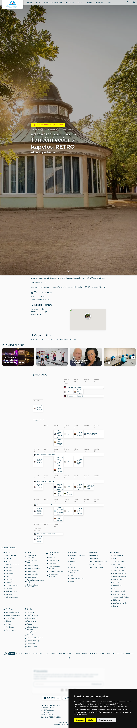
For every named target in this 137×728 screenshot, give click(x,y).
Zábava (89, 2)
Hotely (38, 2)
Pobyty (29, 2)
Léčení (79, 2)
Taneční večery (68, 129)
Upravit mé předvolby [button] (106, 720)
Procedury (69, 2)
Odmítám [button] (91, 720)
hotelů (71, 287)
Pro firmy (99, 2)
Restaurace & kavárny (53, 2)
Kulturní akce (51, 129)
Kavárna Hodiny (65, 134)
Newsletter (42, 671)
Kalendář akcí (8, 548)
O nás (108, 2)
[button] (88, 316)
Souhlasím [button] (80, 720)
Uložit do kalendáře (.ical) (40, 299)
